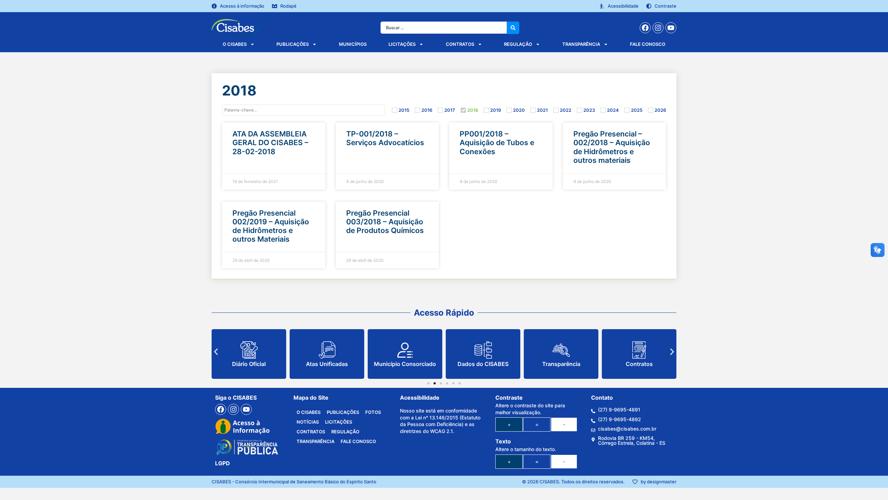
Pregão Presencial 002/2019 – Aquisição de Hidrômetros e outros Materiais (270, 226)
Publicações (292, 44)
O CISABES (235, 44)
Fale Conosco (647, 44)
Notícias (308, 422)
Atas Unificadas (327, 363)
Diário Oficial (249, 363)
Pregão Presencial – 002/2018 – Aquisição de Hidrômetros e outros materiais (611, 147)
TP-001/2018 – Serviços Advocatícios (385, 138)
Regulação (518, 44)
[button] (216, 351)
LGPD (222, 463)
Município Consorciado (405, 363)
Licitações (402, 44)
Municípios (353, 44)
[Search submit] (513, 28)
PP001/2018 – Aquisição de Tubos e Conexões (497, 143)
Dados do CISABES (483, 363)
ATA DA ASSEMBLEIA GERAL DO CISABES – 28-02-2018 (270, 143)
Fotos (373, 412)
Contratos (460, 44)
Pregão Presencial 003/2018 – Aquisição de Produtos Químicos (385, 222)
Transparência (581, 44)
